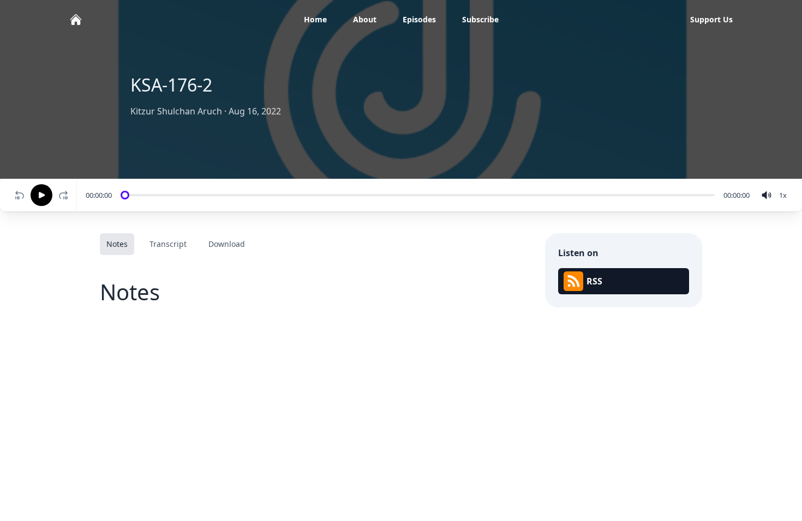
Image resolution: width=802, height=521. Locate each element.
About (364, 19)
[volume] (766, 195)
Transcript (168, 244)
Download (226, 244)
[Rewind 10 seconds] (19, 195)
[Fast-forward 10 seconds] (65, 195)
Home (315, 19)
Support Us (711, 19)
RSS (594, 281)
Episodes (419, 19)
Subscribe (480, 19)
